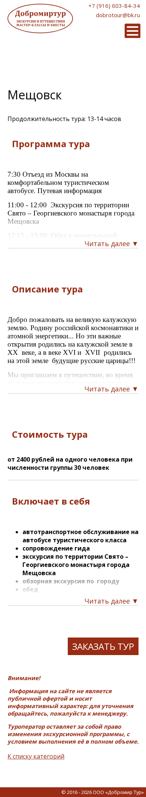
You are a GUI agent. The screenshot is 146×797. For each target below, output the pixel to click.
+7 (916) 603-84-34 (114, 5)
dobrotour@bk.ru (118, 15)
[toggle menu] (132, 31)
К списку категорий (35, 756)
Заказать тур (103, 646)
